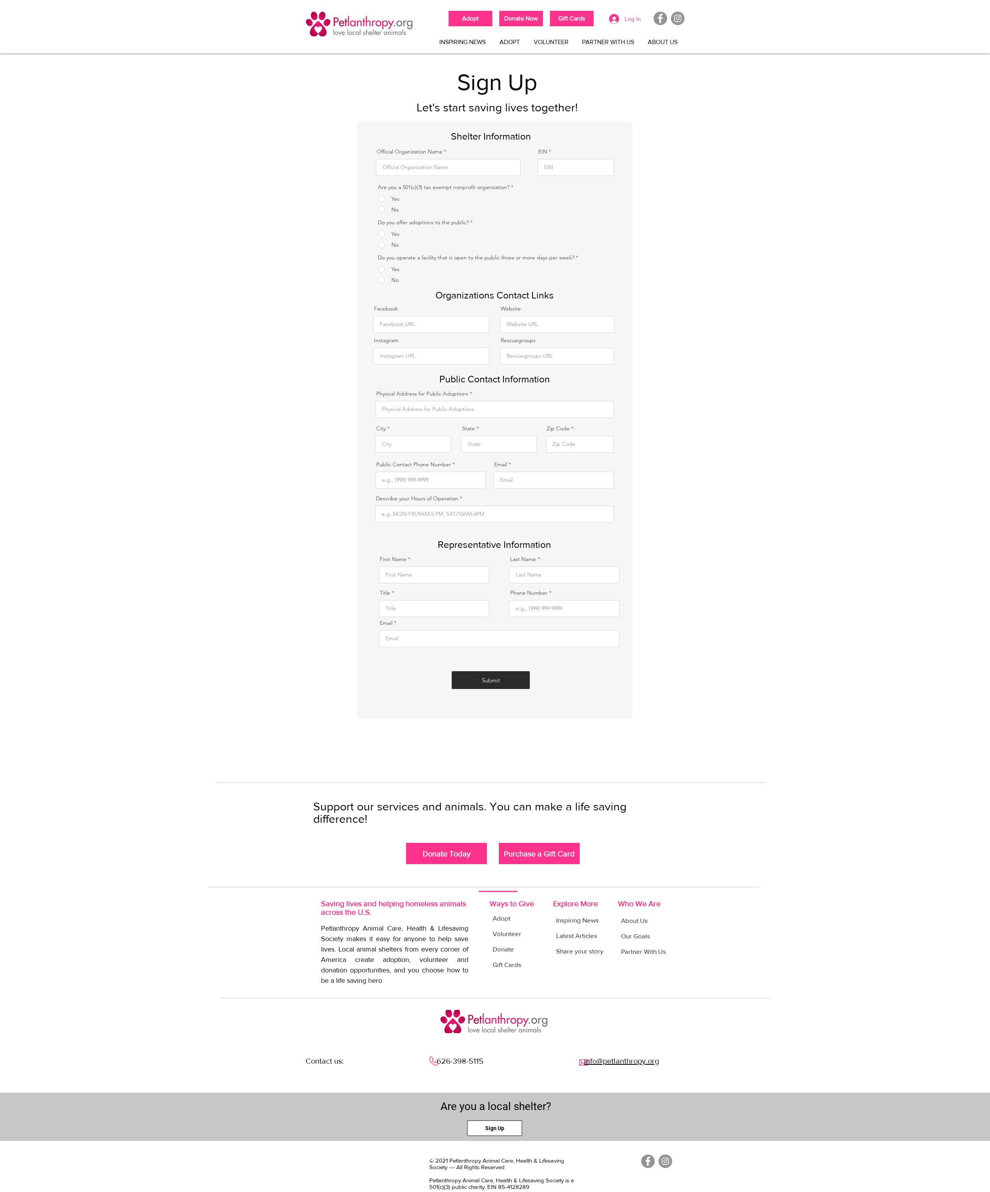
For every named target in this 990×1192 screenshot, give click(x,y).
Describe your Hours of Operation (417, 498)
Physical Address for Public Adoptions (423, 393)
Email (500, 464)
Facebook (386, 308)
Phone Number (529, 592)
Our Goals (635, 936)
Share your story (579, 951)
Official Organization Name (409, 151)
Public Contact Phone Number (413, 464)
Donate (503, 949)
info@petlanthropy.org (621, 1061)
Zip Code (558, 428)
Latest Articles (576, 935)
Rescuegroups (518, 340)
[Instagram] (677, 18)
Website (511, 308)
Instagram (386, 340)
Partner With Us (643, 951)
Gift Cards (507, 964)
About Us (634, 920)
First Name (393, 559)
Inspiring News (577, 920)
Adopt (501, 918)
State (468, 428)
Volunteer (507, 933)
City (381, 428)
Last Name (523, 559)
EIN (542, 151)
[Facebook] (660, 18)
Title (385, 592)
